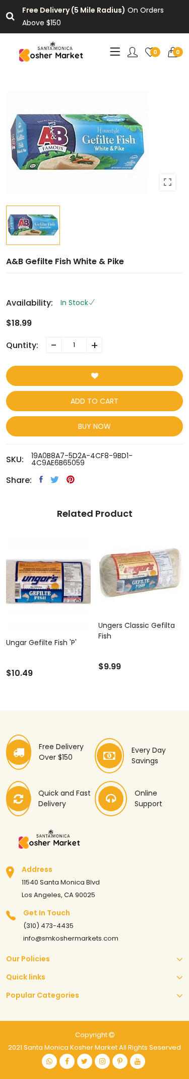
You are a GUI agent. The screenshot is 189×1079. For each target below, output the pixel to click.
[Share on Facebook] (41, 479)
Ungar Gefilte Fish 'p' (41, 642)
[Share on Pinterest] (71, 479)
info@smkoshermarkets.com (70, 938)
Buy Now (94, 426)
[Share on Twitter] (54, 479)
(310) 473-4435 (48, 925)
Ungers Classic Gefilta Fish (136, 630)
